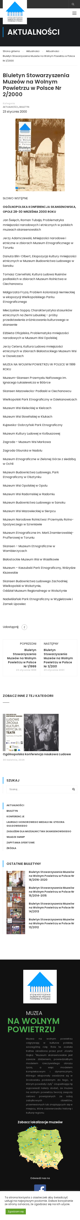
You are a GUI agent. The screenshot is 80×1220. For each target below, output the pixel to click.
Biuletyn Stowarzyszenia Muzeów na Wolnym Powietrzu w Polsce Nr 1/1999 (21, 658)
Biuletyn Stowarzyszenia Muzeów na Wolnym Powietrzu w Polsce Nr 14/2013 (51, 907)
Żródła (11, 848)
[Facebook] (24, 627)
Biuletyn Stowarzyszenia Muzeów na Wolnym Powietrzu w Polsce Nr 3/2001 (58, 658)
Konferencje (15, 816)
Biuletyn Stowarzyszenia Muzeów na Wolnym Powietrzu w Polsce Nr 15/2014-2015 (51, 891)
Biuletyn (24, 107)
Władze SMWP (16, 837)
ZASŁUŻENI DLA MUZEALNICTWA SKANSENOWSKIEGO (39, 831)
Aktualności (10, 107)
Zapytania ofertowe (21, 842)
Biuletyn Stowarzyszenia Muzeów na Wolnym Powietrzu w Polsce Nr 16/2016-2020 (51, 876)
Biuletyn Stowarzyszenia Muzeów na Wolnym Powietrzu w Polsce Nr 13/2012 (51, 923)
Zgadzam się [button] (16, 1211)
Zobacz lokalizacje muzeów (40, 1122)
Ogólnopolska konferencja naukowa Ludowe (37, 754)
